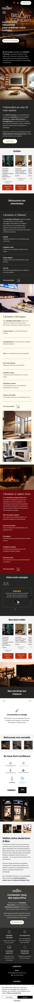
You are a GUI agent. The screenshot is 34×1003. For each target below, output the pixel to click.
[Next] (28, 701)
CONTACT (17, 966)
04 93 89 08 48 (18, 975)
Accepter (25, 997)
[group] (17, 172)
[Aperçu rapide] (8, 161)
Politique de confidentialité (14, 993)
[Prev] (5, 701)
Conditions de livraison (8, 182)
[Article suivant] (29, 161)
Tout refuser (9, 997)
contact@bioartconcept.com (17, 973)
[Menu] (4, 12)
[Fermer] (31, 987)
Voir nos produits (8, 280)
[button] (18, 3)
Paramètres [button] (17, 1000)
